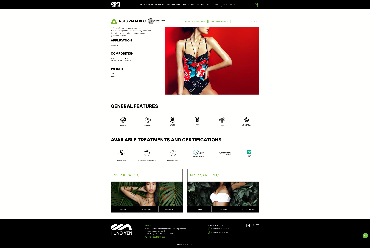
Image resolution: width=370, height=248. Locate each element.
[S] (256, 4)
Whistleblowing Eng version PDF (220, 228)
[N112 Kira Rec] (146, 190)
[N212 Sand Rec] (223, 190)
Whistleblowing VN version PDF (219, 232)
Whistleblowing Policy (216, 225)
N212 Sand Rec (204, 175)
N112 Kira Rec (126, 175)
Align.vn (190, 244)
